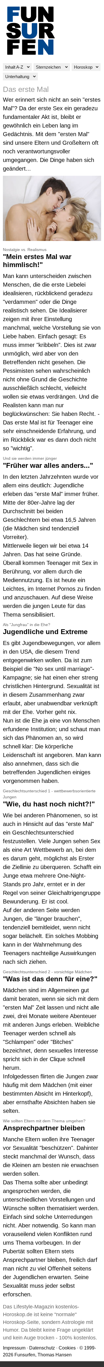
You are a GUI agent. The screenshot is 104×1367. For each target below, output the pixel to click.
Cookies (67, 1347)
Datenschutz (42, 1347)
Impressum (14, 1347)
